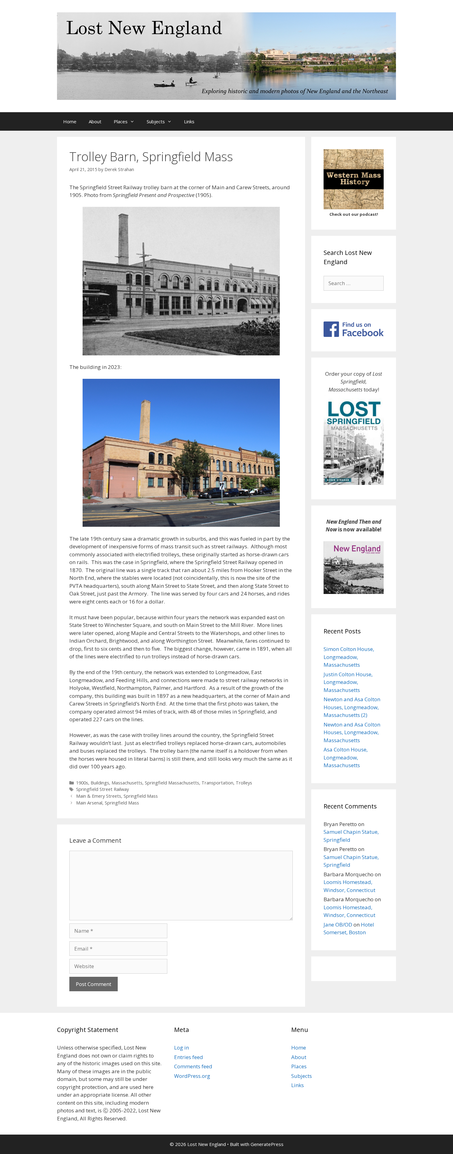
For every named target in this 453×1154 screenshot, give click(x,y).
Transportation (217, 783)
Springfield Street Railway (102, 789)
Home (69, 121)
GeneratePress (267, 1144)
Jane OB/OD (338, 924)
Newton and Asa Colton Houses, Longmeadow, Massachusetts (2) (352, 707)
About (95, 121)
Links (189, 121)
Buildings (100, 783)
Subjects (156, 121)
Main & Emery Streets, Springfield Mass (117, 796)
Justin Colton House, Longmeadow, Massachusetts (348, 682)
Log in (181, 1047)
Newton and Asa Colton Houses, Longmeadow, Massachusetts (352, 732)
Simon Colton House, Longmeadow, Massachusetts (349, 656)
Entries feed (188, 1057)
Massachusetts (127, 783)
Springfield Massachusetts (172, 783)
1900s (82, 783)
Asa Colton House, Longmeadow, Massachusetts (346, 757)
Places (121, 121)
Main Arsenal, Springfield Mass (107, 803)
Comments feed (193, 1066)
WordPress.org (192, 1075)
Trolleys (244, 783)
